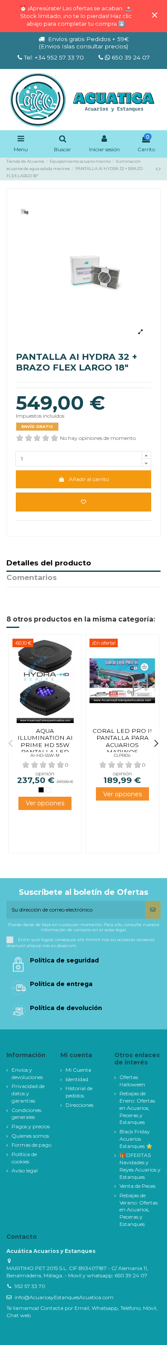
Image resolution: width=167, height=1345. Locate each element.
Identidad (77, 1079)
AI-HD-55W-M (45, 755)
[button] (11, 742)
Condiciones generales (26, 1114)
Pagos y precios (31, 1126)
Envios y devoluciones (27, 1073)
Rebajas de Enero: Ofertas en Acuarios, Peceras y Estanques (137, 1107)
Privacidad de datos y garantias (28, 1093)
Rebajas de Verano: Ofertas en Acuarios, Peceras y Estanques (138, 1209)
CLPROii (122, 755)
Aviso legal (25, 1170)
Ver (45, 803)
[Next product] (160, 168)
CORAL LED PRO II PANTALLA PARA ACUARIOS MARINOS (122, 741)
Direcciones (79, 1105)
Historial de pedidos (79, 1092)
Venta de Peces (137, 1186)
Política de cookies (24, 1158)
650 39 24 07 (130, 57)
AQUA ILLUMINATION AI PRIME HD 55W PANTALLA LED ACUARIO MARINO (45, 744)
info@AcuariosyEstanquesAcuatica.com (64, 1297)
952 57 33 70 (30, 1286)
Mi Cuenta (78, 1070)
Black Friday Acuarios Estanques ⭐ (135, 1138)
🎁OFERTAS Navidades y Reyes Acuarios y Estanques (140, 1166)
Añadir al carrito (89, 479)
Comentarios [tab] (31, 578)
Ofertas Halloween (132, 1081)
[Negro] (41, 789)
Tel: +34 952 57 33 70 (54, 57)
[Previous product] (157, 168)
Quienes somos (30, 1136)
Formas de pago (31, 1145)
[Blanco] (48, 789)
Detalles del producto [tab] (48, 563)
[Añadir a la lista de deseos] (83, 502)
